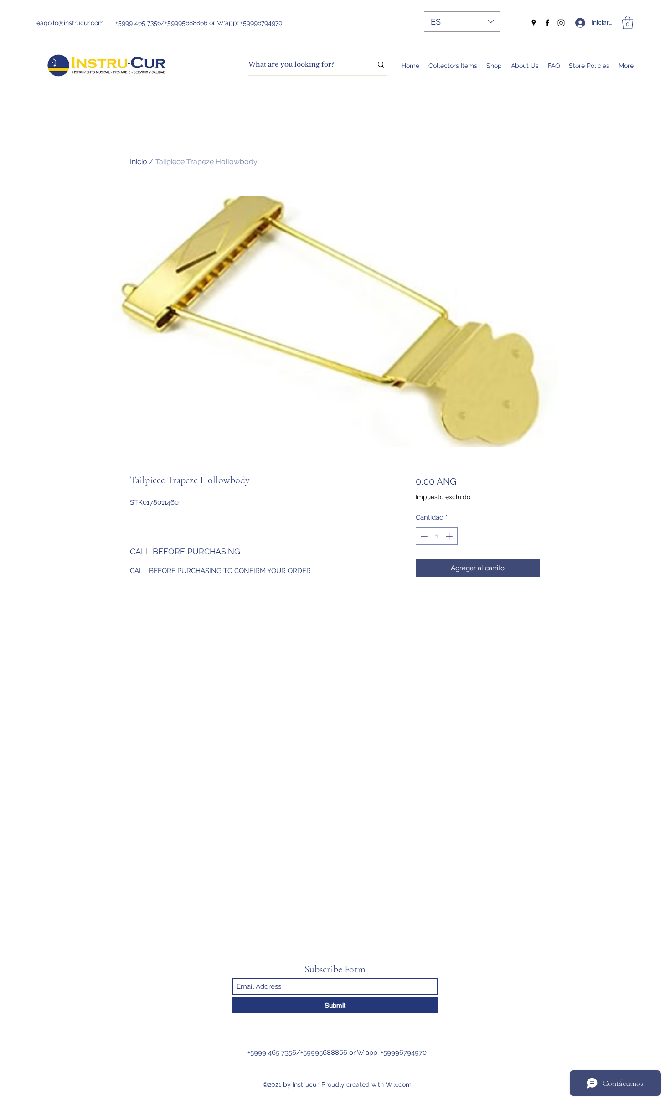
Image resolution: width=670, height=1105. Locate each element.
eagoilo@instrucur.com (70, 22)
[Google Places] (533, 22)
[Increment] (450, 536)
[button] (627, 22)
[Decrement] (423, 536)
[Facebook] (547, 22)
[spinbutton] (436, 536)
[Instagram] (561, 22)
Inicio (138, 161)
